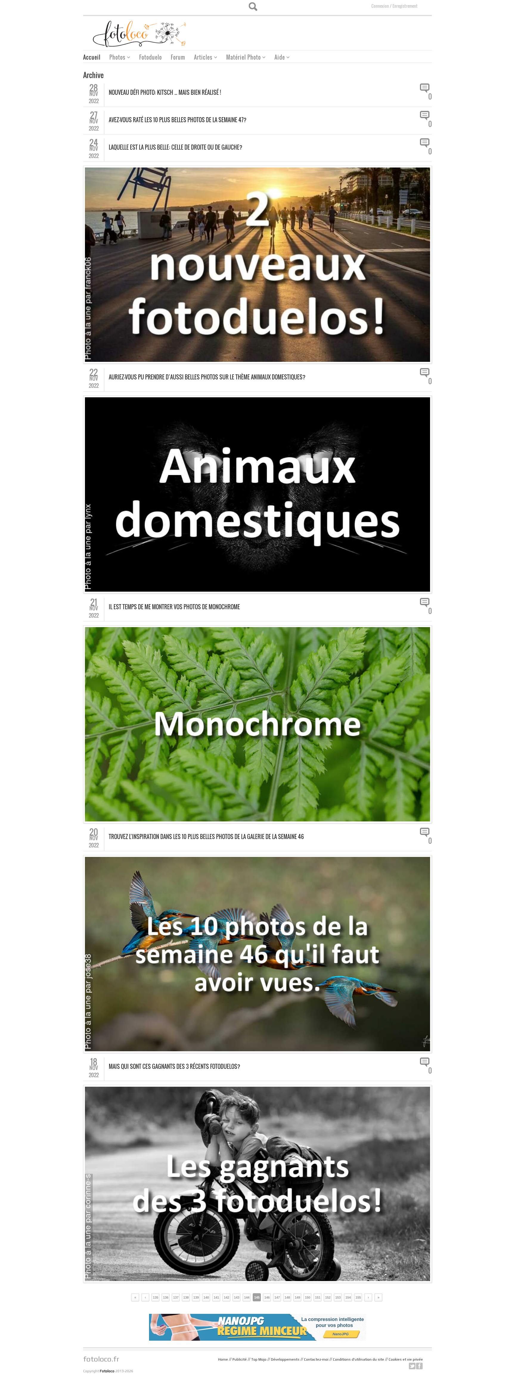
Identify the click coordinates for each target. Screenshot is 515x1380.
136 (165, 1297)
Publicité (239, 1359)
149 (297, 1297)
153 (338, 1297)
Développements (285, 1359)
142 (226, 1297)
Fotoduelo (150, 57)
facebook (419, 1366)
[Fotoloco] (140, 33)
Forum (178, 57)
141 (216, 1297)
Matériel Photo (241, 58)
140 (206, 1297)
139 (196, 1297)
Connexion (380, 6)
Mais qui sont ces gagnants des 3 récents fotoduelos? (174, 1066)
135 (155, 1297)
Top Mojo (258, 1359)
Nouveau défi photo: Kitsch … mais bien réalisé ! (165, 92)
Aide (277, 58)
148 (287, 1297)
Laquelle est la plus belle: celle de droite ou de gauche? (175, 147)
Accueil (91, 57)
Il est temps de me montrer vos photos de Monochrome (174, 607)
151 (317, 1297)
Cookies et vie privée (406, 1359)
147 (277, 1297)
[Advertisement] (323, 31)
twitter (412, 1366)
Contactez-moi (316, 1359)
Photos (115, 58)
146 (267, 1297)
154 (348, 1297)
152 (328, 1297)
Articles (201, 58)
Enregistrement (405, 6)
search (253, 6)
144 (246, 1297)
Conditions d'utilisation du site (358, 1359)
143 (236, 1297)
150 (307, 1297)
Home (223, 1359)
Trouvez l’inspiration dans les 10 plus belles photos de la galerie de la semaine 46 (206, 837)
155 (358, 1297)
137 (176, 1297)
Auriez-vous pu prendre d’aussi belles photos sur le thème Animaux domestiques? (207, 377)
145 (257, 1297)
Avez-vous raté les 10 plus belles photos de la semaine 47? (177, 120)
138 (186, 1297)
